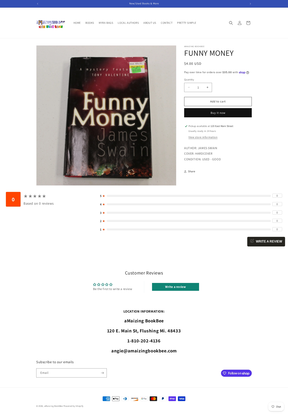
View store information (202, 137)
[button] (231, 23)
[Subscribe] (102, 373)
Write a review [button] (175, 287)
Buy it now (218, 113)
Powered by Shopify (73, 406)
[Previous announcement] (37, 3)
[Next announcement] (250, 3)
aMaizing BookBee (53, 406)
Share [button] (191, 171)
